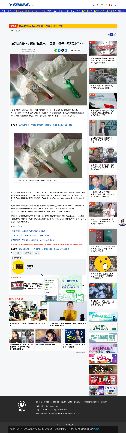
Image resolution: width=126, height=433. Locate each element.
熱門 (49, 11)
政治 (55, 11)
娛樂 (67, 11)
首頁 (4, 11)
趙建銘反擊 (18, 11)
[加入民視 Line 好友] (63, 289)
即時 (10, 11)
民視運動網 (87, 11)
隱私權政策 (96, 429)
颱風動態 (29, 11)
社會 (61, 11)
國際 (78, 11)
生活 (73, 11)
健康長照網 (111, 11)
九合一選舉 (40, 11)
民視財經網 (99, 11)
